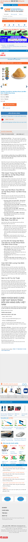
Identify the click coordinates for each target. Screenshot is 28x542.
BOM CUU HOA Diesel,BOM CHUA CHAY (17, 414)
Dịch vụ (13, 26)
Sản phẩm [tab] (6, 14)
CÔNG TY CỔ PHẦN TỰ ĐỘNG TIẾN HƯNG (5, 462)
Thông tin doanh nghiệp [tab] (7, 134)
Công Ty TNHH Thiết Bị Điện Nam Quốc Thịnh (22, 462)
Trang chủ (3, 45)
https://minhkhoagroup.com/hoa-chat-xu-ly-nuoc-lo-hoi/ (14, 122)
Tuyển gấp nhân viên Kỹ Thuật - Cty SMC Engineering (13, 472)
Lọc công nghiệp (10, 45)
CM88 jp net (5, 488)
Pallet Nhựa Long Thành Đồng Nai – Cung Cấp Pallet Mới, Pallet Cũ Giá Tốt (7, 439)
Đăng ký (15, 5)
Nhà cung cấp (19, 26)
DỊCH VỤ (4, 515)
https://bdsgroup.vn (12, 534)
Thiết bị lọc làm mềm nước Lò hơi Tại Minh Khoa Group (19, 396)
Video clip (24, 26)
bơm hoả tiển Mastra (24, 414)
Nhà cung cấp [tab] (14, 14)
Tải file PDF (7, 108)
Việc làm (5, 26)
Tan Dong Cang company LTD (13, 452)
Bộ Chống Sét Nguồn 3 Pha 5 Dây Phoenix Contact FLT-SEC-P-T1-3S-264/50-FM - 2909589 (20, 439)
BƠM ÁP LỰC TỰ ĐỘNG (11, 414)
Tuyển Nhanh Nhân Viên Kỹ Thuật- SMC (11, 477)
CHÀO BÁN (5, 510)
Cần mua (9, 26)
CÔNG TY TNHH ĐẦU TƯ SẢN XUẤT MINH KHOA (14, 116)
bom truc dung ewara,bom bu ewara (4, 414)
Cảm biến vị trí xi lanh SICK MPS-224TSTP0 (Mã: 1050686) (7, 428)
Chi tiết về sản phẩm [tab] (6, 131)
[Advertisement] (14, 368)
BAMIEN (4, 507)
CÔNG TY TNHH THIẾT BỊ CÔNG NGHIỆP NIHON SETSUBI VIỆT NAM (5, 452)
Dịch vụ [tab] (20, 14)
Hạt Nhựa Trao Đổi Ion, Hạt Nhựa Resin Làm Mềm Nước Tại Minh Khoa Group (5, 396)
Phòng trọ (5, 534)
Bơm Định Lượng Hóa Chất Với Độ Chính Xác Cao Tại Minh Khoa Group (12, 396)
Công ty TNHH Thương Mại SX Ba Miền (13, 462)
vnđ (4, 101)
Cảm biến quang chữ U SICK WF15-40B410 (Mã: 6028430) (20, 428)
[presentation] (23, 384)
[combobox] (14, 19)
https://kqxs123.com (20, 534)
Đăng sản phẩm (23, 5)
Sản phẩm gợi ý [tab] (20, 134)
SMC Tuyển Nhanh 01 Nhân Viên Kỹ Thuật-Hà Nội (12, 467)
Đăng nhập (7, 5)
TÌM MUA (4, 513)
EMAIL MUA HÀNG (10, 104)
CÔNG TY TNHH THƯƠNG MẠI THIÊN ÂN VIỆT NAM (22, 452)
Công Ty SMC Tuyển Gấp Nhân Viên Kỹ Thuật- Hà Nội (13, 482)
